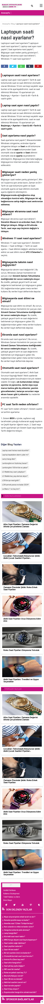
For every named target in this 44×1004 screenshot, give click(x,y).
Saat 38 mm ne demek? (13, 979)
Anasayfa (5, 13)
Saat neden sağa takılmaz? (15, 943)
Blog (13, 24)
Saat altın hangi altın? (13, 963)
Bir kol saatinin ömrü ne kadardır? (17, 953)
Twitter (13, 66)
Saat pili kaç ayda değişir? (14, 966)
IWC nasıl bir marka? (12, 969)
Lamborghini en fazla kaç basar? (15, 463)
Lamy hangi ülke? (9, 459)
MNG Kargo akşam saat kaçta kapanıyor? (20, 940)
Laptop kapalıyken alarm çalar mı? (15, 455)
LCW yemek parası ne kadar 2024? (15, 485)
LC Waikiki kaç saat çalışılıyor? (13, 472)
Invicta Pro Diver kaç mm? (14, 959)
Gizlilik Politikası (9, 890)
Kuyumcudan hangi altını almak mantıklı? (20, 992)
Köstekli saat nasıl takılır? (14, 936)
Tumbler (29, 66)
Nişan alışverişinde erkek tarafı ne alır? (19, 917)
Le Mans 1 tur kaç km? (11, 489)
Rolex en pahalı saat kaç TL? (15, 973)
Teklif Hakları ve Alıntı (11, 897)
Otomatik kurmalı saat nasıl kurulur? (18, 956)
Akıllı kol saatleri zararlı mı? (15, 982)
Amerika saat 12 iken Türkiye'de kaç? (18, 923)
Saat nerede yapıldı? (12, 986)
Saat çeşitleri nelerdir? (13, 946)
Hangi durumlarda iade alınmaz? (17, 930)
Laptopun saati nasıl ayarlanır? (28, 24)
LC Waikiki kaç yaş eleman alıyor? (15, 476)
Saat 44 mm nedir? (11, 950)
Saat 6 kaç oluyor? (11, 989)
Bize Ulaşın (7, 900)
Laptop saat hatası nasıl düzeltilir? (15, 450)
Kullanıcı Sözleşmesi (11, 894)
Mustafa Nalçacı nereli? (13, 976)
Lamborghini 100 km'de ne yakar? (15, 468)
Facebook (4, 66)
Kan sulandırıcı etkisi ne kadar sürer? (19, 927)
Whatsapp (21, 66)
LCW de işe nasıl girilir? (11, 480)
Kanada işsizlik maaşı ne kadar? (16, 920)
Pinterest (38, 66)
